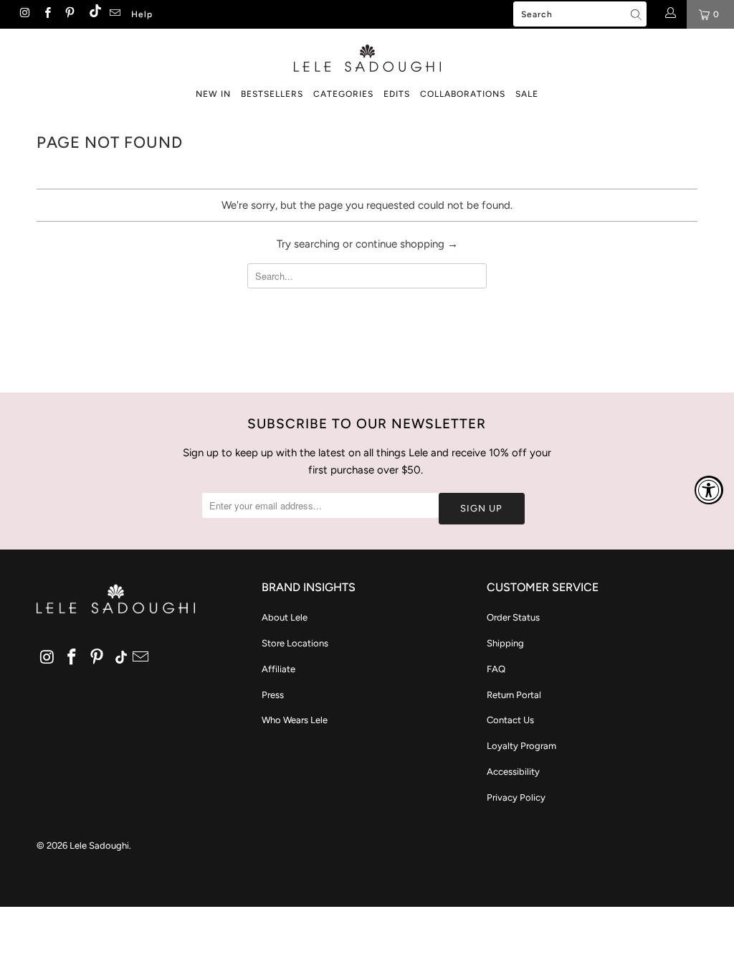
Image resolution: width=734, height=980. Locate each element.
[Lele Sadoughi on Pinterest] (69, 14)
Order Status (513, 617)
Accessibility (513, 771)
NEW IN (213, 94)
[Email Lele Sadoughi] (114, 14)
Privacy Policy (516, 797)
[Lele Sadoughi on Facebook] (46, 14)
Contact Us (510, 720)
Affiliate (278, 669)
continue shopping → (407, 243)
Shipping (505, 643)
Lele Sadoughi (99, 845)
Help (142, 14)
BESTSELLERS (272, 94)
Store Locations (295, 643)
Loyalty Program (521, 745)
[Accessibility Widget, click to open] (709, 490)
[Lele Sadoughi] (367, 56)
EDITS (396, 94)
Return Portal (514, 694)
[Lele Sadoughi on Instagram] (24, 14)
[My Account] (670, 14)
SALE (526, 94)
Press (273, 694)
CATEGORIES (343, 94)
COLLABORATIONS (462, 94)
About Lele (285, 617)
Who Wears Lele (295, 720)
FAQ (496, 669)
